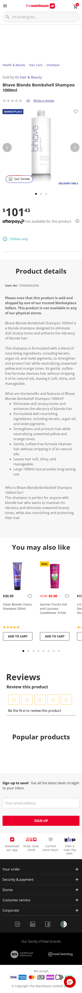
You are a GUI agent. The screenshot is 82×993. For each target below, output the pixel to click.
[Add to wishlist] (75, 112)
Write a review (43, 100)
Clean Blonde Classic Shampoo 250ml (17, 606)
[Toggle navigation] (5, 5)
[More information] (76, 221)
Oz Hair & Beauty (28, 77)
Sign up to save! (16, 783)
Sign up (41, 820)
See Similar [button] (22, 179)
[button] (13, 699)
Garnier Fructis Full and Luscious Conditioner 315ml (53, 608)
